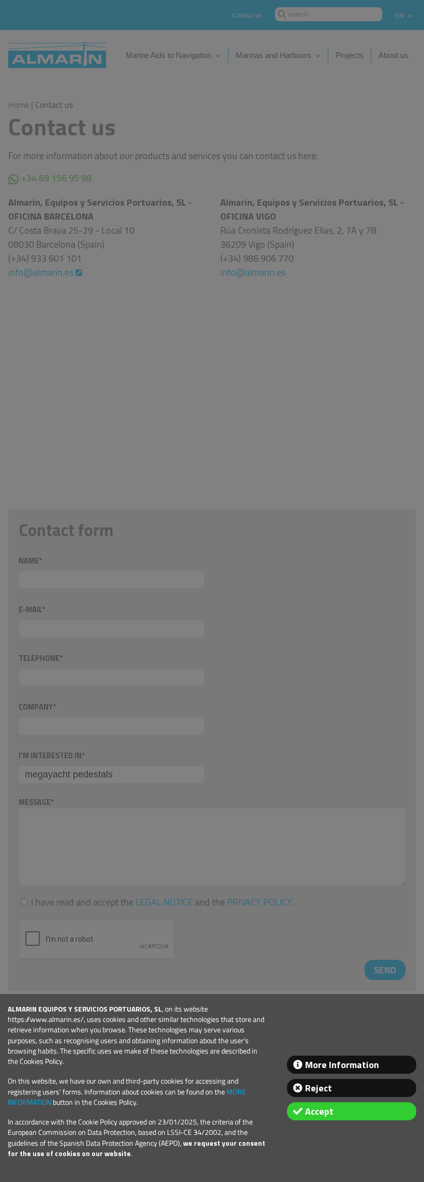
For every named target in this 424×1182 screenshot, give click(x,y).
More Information (342, 1065)
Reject (318, 1088)
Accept (319, 1111)
